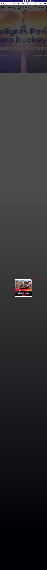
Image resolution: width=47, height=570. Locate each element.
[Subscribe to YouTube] (25, 1)
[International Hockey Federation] (6, 3)
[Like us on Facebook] (23, 1)
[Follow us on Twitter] (28, 1)
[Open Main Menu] (45, 3)
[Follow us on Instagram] (30, 1)
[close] (32, 280)
